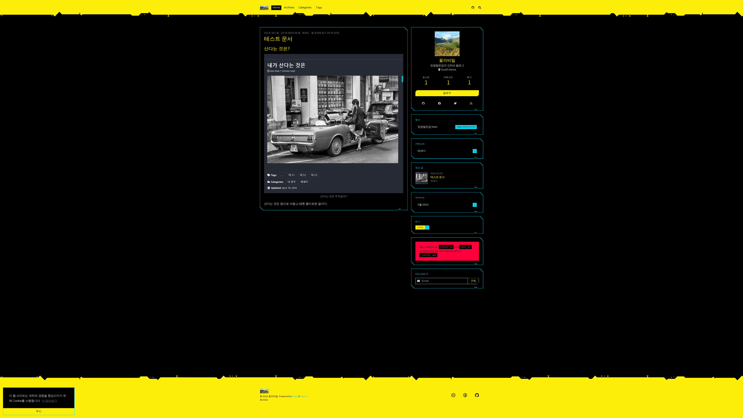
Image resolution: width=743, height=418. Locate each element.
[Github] (423, 103)
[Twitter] (455, 103)
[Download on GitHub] (473, 7)
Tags (319, 7)
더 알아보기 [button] (49, 400)
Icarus (303, 396)
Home (276, 7)
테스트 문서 (278, 39)
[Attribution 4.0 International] (465, 395)
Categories (305, 7)
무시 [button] (38, 411)
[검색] (479, 7)
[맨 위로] (417, 410)
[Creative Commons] (453, 395)
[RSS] (471, 103)
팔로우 (447, 93)
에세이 (305, 33)
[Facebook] (439, 103)
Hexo (295, 396)
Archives (289, 7)
